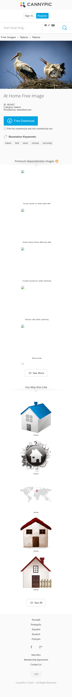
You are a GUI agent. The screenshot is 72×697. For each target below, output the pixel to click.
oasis (25, 143)
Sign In (29, 15)
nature (8, 143)
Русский (36, 620)
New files (36, 655)
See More (38, 373)
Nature (17, 107)
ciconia (35, 143)
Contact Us (36, 664)
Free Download (24, 120)
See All (38, 602)
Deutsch (36, 634)
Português (36, 624)
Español (36, 629)
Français (36, 639)
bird (17, 143)
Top (36, 674)
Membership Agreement (36, 660)
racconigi (47, 143)
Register (42, 15)
